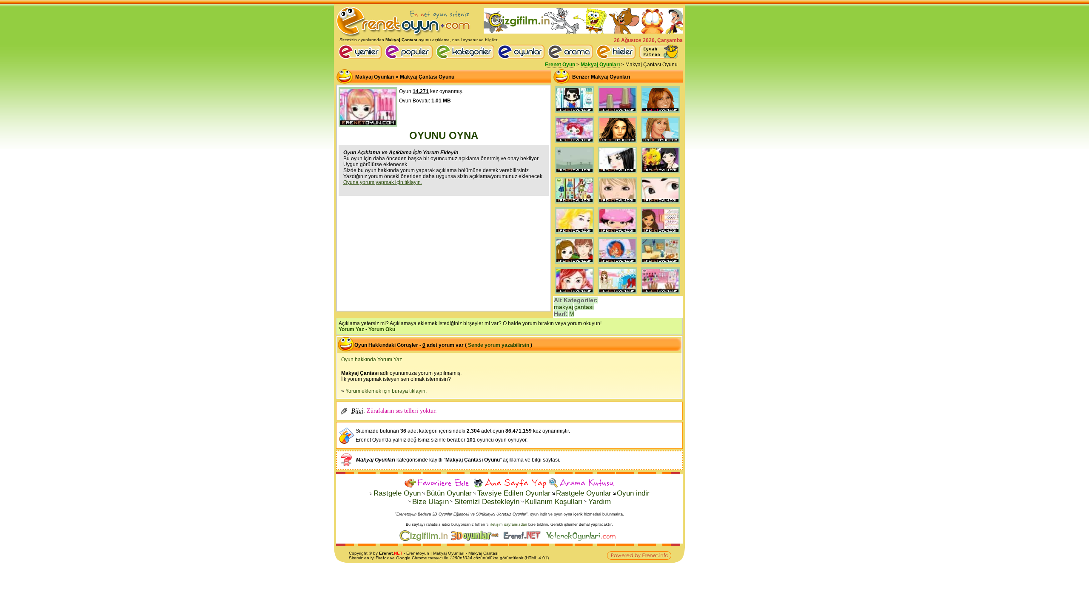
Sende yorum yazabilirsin (498, 345)
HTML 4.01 (536, 557)
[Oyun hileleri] (617, 57)
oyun (424, 553)
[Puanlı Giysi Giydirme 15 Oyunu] (617, 294)
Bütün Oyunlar (449, 493)
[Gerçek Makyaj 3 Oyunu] (617, 143)
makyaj (563, 306)
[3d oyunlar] (476, 539)
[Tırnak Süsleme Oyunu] (660, 294)
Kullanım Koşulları (554, 502)
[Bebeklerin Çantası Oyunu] (574, 173)
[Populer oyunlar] (410, 57)
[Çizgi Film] (583, 32)
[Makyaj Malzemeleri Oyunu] (617, 113)
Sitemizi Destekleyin (486, 502)
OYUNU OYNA (443, 135)
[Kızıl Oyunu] (574, 294)
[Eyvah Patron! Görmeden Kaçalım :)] (658, 52)
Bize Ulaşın (430, 502)
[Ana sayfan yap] (510, 483)
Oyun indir (633, 493)
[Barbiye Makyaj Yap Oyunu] (574, 234)
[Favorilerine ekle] (438, 483)
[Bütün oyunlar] (522, 57)
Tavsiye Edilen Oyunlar (513, 493)
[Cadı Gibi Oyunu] (660, 173)
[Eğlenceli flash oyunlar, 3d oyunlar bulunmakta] (403, 36)
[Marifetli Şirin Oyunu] (660, 264)
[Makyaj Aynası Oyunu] (617, 204)
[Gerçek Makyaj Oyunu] (660, 113)
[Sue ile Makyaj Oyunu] (574, 143)
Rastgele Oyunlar (583, 493)
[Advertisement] (443, 252)
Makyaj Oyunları (600, 65)
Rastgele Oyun (397, 493)
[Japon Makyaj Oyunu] (660, 204)
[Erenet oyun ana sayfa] (361, 57)
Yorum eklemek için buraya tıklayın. (386, 391)
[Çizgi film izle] (425, 539)
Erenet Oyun (560, 65)
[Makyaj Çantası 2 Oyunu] (574, 113)
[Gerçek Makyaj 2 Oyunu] (660, 143)
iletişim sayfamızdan (508, 524)
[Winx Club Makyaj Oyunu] (617, 264)
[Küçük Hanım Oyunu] (617, 173)
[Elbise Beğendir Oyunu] (574, 204)
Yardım (599, 502)
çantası (584, 306)
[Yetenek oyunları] (582, 539)
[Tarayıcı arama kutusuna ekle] (581, 483)
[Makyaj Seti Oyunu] (617, 234)
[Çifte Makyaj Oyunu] (574, 264)
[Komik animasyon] (523, 539)
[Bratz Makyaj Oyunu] (660, 234)
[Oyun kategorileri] (466, 57)
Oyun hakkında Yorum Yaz (371, 360)
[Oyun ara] (570, 52)
